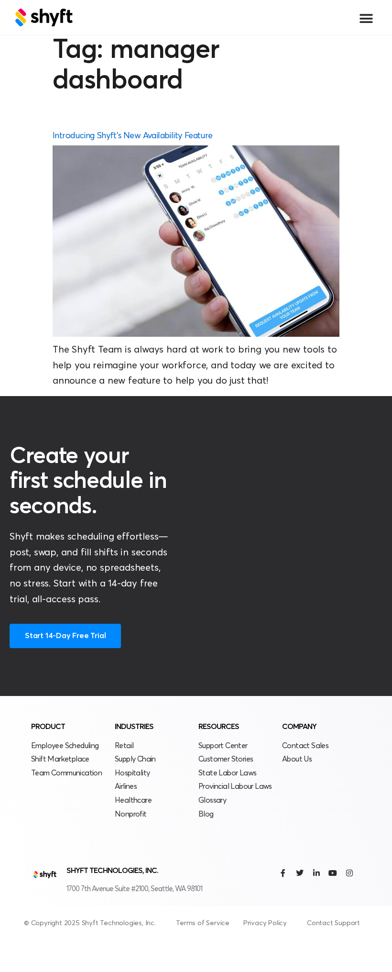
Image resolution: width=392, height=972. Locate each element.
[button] (366, 18)
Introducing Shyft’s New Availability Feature (133, 136)
